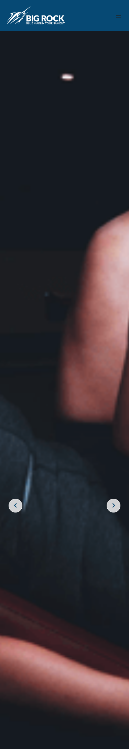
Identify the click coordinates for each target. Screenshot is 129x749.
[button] (118, 16)
